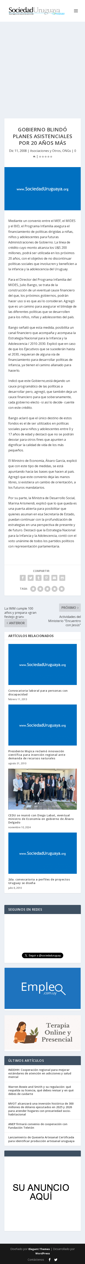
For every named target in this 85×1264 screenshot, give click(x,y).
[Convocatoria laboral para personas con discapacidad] (42, 664)
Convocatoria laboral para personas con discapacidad (38, 692)
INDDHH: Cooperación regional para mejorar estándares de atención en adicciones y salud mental (39, 1073)
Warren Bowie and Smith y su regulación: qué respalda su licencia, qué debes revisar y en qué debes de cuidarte (41, 1090)
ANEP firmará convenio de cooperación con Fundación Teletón (37, 1125)
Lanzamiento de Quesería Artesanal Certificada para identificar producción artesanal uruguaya (41, 1139)
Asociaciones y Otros (45, 151)
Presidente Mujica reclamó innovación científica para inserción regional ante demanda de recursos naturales (36, 754)
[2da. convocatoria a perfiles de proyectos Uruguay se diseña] (42, 853)
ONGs (66, 151)
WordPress (42, 1253)
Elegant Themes (39, 1249)
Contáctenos (36, 1259)
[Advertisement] (42, 66)
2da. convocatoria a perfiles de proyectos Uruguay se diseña (39, 881)
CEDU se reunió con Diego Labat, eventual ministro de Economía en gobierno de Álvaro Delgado (41, 818)
